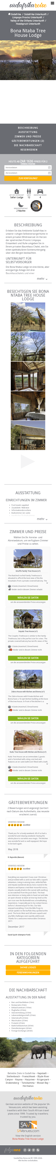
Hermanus (28, 1086)
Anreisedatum (49, 167)
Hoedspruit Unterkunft (28, 23)
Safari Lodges (28, 967)
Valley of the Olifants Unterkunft (27, 20)
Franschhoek (28, 1076)
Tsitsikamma (27, 1082)
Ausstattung (28, 132)
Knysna (18, 1079)
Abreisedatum (49, 173)
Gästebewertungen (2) (28, 141)
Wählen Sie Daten (28, 597)
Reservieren (29, 149)
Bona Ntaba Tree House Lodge (28, 1139)
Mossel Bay (42, 1082)
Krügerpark (43, 1079)
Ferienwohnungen (28, 972)
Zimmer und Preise (28, 136)
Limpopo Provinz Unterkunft (27, 17)
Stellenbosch (13, 1076)
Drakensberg (12, 1082)
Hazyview (30, 1079)
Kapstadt (42, 1073)
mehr (41, 278)
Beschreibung (28, 127)
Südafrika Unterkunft (35, 14)
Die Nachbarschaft (28, 145)
